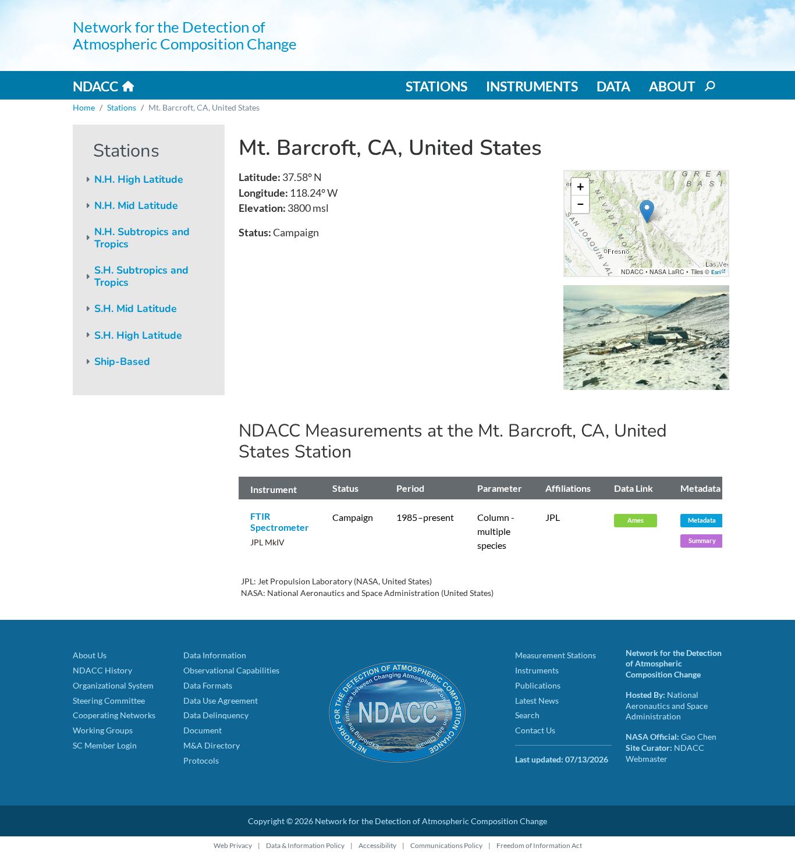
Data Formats (207, 685)
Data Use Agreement (220, 700)
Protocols (201, 760)
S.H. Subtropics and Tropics (141, 276)
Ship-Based (122, 361)
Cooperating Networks (114, 715)
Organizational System (113, 685)
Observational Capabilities (231, 670)
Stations (436, 86)
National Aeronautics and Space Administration (667, 705)
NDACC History (102, 670)
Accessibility (377, 845)
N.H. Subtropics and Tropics (142, 238)
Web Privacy (233, 845)
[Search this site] (708, 86)
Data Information (214, 655)
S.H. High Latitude (138, 335)
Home (84, 107)
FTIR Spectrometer (279, 521)
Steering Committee (109, 700)
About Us (90, 655)
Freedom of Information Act (539, 845)
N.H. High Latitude (138, 179)
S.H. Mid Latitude (135, 308)
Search (527, 715)
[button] (647, 211)
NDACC (95, 86)
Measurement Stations (555, 655)
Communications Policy (446, 845)
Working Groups (103, 730)
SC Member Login (105, 745)
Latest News (537, 700)
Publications (537, 685)
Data (613, 86)
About (672, 86)
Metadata (702, 520)
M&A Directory (211, 745)
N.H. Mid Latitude (136, 205)
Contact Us (535, 730)
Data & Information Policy (305, 845)
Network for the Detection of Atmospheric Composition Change (185, 35)
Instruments (532, 86)
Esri (716, 271)
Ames (635, 520)
